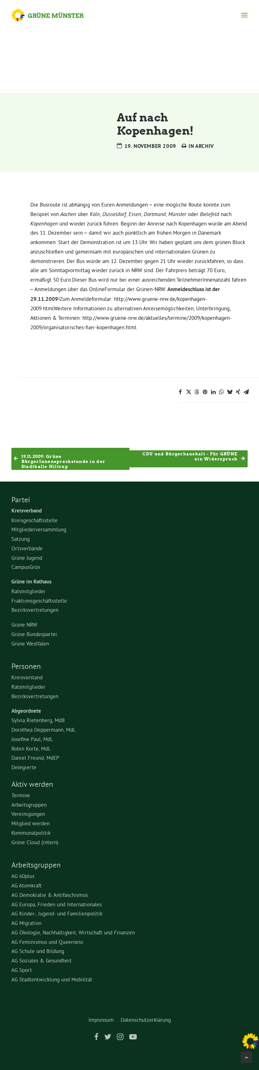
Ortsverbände (27, 548)
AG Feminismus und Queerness (47, 941)
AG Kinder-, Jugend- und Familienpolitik (56, 913)
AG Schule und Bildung (37, 951)
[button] (244, 15)
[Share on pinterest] (205, 392)
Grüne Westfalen (30, 643)
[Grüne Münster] (53, 15)
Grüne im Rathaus (31, 581)
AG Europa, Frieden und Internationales (56, 904)
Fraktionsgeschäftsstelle (39, 600)
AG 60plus (22, 876)
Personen (26, 666)
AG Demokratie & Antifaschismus (49, 895)
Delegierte (23, 767)
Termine (20, 795)
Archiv (204, 146)
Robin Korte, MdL (31, 748)
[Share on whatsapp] (221, 392)
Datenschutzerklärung (146, 1019)
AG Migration (26, 923)
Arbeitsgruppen (29, 804)
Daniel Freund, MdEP (35, 757)
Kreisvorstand (27, 677)
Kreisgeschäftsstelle (34, 520)
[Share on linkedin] (213, 392)
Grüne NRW (24, 624)
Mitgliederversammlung (38, 529)
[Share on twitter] (188, 392)
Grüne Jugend (26, 557)
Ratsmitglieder (28, 591)
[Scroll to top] (246, 1056)
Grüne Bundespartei (34, 634)
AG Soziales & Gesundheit (41, 960)
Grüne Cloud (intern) (34, 842)
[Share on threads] (197, 392)
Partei (20, 499)
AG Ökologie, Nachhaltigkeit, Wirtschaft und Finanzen (73, 932)
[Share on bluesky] (229, 392)
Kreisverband (26, 510)
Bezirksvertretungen (34, 609)
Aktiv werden (32, 784)
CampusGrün (25, 567)
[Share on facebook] (180, 392)
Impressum (101, 1019)
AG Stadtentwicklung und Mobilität (51, 979)
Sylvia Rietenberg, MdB (38, 720)
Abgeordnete (26, 710)
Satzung (20, 538)
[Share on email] (246, 392)
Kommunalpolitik (31, 832)
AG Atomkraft (26, 885)
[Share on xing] (238, 392)
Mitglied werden (30, 823)
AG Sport (21, 970)
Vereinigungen (28, 813)
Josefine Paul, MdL (32, 739)
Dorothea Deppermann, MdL (43, 729)
